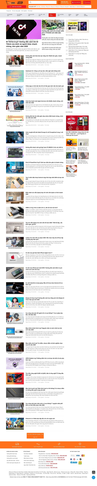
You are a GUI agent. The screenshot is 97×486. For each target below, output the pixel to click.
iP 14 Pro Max (46, 473)
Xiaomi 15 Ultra (12, 474)
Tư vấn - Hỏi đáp (42, 15)
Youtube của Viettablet (74, 459)
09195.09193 (49, 465)
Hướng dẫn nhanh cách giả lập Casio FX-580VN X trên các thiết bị (44, 147)
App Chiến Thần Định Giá (29, 465)
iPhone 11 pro (57, 471)
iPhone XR (73, 471)
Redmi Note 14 (12, 473)
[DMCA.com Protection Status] (79, 462)
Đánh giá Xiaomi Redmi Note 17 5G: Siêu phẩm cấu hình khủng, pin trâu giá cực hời (78, 47)
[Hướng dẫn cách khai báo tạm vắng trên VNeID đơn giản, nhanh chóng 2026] (15, 61)
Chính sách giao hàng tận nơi (13, 462)
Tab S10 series (77, 473)
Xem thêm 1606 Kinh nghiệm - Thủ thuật (35, 436)
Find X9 (78, 6)
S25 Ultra (43, 6)
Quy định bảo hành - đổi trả (13, 460)
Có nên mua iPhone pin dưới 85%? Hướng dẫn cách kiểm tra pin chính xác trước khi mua (44, 268)
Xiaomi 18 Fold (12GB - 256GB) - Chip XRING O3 (82, 64)
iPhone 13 (32, 473)
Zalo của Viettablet (77, 459)
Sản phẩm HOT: (32, 6)
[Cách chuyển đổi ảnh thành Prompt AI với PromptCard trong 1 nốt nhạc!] (15, 137)
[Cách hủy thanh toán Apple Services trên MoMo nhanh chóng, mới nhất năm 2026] (15, 106)
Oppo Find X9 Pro (35, 471)
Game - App (77, 15)
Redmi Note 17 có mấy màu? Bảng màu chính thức (78, 54)
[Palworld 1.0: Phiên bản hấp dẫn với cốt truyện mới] (15, 424)
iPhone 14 (57, 6)
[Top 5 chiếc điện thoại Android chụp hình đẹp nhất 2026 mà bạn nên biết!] (15, 182)
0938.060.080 (64, 2)
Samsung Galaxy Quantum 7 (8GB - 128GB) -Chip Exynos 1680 (81, 72)
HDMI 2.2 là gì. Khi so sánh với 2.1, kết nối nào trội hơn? (42, 207)
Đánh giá (70, 15)
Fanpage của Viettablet (71, 459)
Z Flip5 (68, 473)
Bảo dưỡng (86, 15)
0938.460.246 (60, 457)
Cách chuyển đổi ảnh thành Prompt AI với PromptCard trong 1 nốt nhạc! (44, 133)
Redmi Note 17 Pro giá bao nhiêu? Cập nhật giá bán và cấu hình (79, 43)
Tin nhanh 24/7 (9, 15)
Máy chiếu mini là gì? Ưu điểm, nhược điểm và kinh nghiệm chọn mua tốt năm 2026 (44, 344)
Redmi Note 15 (20, 473)
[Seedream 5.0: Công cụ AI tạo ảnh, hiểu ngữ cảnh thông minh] (15, 76)
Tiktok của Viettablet (80, 459)
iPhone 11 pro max (65, 471)
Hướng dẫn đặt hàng (11, 456)
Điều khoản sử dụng (28, 458)
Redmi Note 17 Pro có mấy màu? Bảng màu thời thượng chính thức (78, 51)
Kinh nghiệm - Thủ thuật (43, 64)
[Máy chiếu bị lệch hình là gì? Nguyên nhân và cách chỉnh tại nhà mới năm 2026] (15, 333)
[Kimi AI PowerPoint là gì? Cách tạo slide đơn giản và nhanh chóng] (15, 167)
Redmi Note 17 (73, 6)
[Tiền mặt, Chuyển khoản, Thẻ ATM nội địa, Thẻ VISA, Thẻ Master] (78, 455)
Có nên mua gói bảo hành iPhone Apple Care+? (39, 253)
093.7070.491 (53, 467)
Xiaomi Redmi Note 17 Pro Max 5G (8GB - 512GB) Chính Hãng (82, 103)
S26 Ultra (38, 6)
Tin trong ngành (19, 15)
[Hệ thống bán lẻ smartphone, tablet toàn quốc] (11, 2)
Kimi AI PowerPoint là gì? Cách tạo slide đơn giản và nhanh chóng (44, 162)
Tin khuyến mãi (31, 15)
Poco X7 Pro (53, 473)
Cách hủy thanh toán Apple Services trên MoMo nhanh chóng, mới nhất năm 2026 (44, 101)
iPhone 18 (62, 6)
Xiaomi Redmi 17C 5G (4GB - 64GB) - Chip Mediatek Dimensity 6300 (81, 80)
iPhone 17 (82, 6)
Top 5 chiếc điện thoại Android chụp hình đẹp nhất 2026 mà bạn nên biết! (45, 178)
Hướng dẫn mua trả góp (12, 458)
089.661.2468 (49, 461)
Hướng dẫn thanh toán (12, 453)
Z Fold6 (25, 471)
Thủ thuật (51, 15)
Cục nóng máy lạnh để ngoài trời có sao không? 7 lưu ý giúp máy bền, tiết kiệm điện (44, 313)
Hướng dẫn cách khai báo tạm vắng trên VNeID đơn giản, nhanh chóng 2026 (44, 56)
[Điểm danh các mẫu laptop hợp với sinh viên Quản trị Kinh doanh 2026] (15, 198)
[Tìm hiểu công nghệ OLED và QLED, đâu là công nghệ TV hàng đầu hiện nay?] (15, 378)
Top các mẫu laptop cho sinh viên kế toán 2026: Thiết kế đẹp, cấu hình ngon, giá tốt (44, 223)
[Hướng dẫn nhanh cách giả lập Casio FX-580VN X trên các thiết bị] (15, 152)
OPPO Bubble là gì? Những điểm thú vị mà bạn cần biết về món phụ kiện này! (45, 359)
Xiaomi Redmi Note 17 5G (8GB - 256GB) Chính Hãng (82, 87)
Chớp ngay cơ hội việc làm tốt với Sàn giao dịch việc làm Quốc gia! (45, 86)
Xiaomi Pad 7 (85, 473)
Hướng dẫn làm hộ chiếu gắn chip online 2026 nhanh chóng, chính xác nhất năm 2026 (44, 116)
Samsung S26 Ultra (30, 474)
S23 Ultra (59, 473)
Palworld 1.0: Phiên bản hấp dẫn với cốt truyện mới (40, 418)
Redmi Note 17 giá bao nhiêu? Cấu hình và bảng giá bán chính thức (78, 40)
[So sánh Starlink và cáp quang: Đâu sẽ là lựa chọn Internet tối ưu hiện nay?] (15, 288)
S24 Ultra (21, 471)
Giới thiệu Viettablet (28, 453)
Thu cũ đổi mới (77, 2)
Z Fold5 (63, 473)
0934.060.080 (63, 455)
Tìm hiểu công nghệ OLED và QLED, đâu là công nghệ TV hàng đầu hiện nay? (44, 374)
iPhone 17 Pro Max (21, 474)
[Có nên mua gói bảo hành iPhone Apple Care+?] (15, 258)
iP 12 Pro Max (42, 471)
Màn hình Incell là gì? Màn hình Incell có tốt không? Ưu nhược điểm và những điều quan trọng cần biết (45, 389)
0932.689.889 (53, 463)
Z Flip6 (29, 471)
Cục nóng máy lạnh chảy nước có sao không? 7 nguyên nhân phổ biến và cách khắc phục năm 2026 (44, 404)
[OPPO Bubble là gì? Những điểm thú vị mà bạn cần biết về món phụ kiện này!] (15, 363)
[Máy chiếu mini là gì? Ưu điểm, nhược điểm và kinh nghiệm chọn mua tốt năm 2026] (15, 348)
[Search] (30, 2)
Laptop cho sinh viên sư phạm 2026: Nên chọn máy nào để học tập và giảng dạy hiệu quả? (44, 238)
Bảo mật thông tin (28, 462)
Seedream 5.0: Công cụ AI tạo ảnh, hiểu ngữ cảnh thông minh (43, 71)
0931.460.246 (61, 459)
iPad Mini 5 (26, 473)
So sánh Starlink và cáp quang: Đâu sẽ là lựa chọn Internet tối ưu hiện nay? (44, 283)
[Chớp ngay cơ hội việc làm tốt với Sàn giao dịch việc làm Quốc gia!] (15, 91)
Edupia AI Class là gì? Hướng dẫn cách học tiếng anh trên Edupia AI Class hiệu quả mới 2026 (45, 298)
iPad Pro (86, 471)
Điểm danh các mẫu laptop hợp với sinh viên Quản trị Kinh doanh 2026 (44, 193)
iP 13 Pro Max (39, 473)
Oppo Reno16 (50, 471)
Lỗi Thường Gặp (61, 15)
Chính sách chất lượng (29, 460)
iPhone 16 (48, 6)
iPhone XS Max (79, 471)
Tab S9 (72, 473)
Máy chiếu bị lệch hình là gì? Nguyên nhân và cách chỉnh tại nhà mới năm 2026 (44, 329)
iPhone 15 (53, 6)
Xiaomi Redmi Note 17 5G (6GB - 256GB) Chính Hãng (82, 95)
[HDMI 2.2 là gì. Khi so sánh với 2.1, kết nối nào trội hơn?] (15, 213)
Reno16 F (67, 6)
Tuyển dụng (26, 456)
